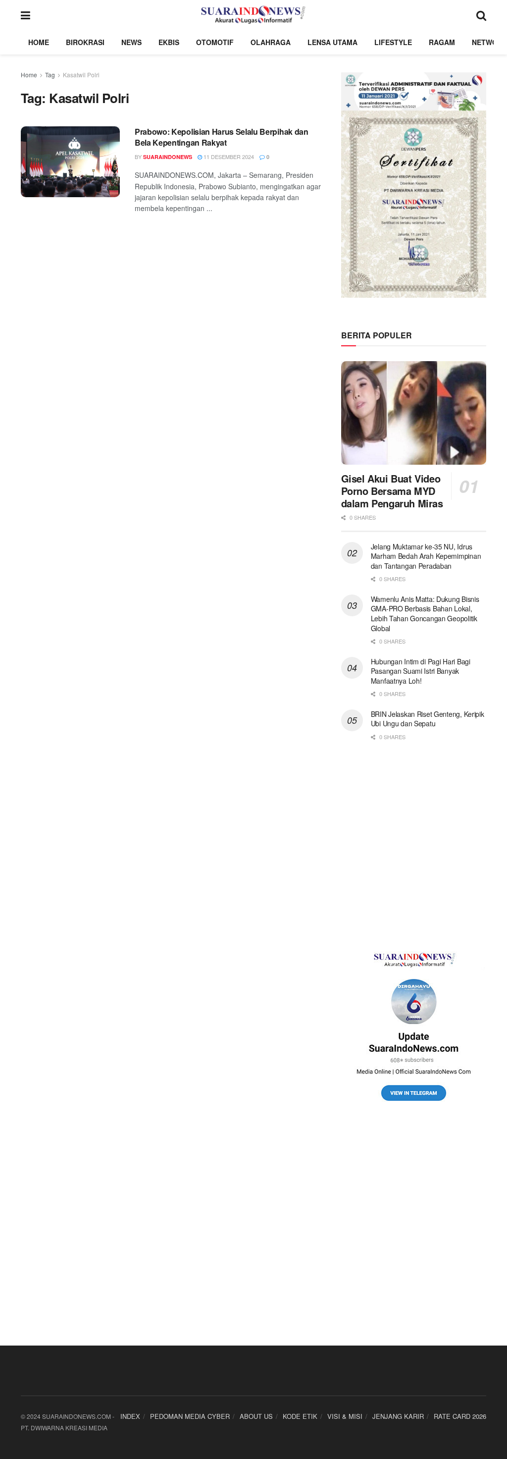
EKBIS (168, 42)
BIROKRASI (85, 42)
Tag (50, 74)
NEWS (131, 42)
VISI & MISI (344, 1416)
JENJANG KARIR (398, 1416)
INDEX (130, 1416)
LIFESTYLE (393, 42)
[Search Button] (481, 15)
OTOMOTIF (215, 42)
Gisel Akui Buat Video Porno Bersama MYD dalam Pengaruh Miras (392, 490)
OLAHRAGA (271, 42)
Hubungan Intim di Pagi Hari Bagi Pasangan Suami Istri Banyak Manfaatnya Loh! (420, 671)
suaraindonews (167, 157)
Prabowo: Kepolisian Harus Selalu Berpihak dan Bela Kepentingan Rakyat (221, 137)
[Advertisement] (413, 846)
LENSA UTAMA (332, 42)
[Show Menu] (25, 15)
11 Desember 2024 (228, 157)
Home (29, 74)
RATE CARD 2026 (460, 1416)
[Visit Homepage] (253, 15)
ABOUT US (256, 1416)
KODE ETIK (300, 1416)
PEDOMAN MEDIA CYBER (190, 1416)
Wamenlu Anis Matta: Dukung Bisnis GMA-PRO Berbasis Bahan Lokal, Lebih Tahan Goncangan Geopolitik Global (425, 613)
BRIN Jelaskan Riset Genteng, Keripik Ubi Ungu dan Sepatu (427, 719)
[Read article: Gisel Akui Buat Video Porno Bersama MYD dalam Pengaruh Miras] (413, 413)
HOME (38, 42)
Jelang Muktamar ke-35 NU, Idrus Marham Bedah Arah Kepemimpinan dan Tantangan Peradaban (426, 556)
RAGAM (442, 42)
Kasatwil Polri (81, 74)
